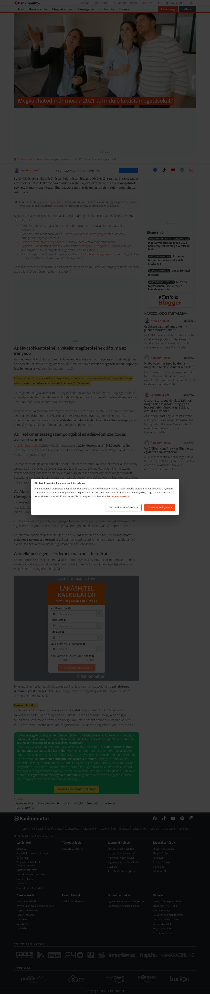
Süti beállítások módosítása (123, 507)
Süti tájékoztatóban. (118, 496)
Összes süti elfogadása (160, 507)
